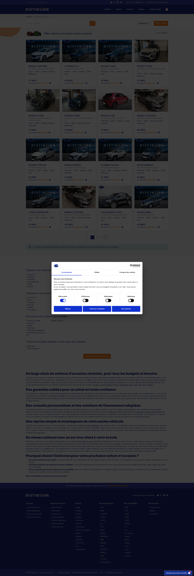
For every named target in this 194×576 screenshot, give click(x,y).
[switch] (86, 300)
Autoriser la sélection (97, 309)
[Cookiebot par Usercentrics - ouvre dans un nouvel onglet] (131, 265)
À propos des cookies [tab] (127, 272)
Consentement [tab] (66, 272)
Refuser (68, 309)
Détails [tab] (97, 272)
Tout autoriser (126, 309)
